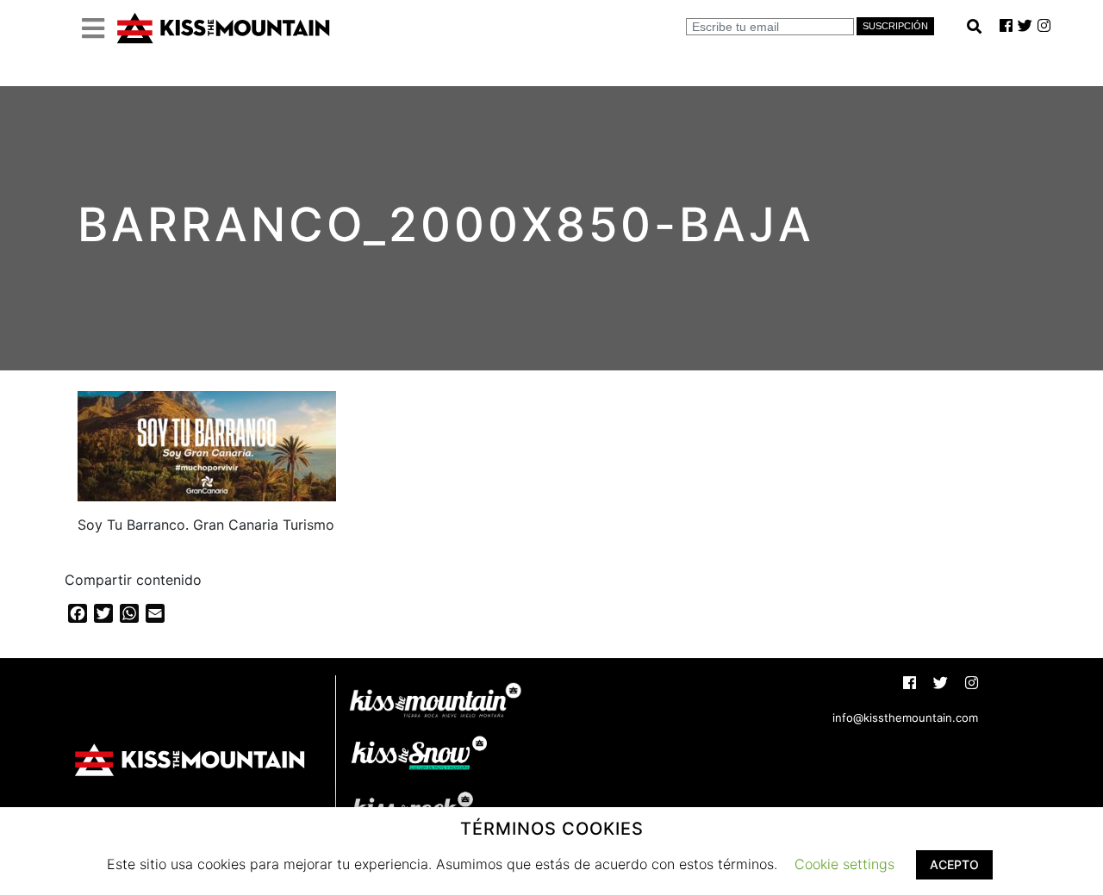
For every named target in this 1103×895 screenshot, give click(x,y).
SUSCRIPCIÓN (895, 26)
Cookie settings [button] (844, 864)
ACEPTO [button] (954, 864)
